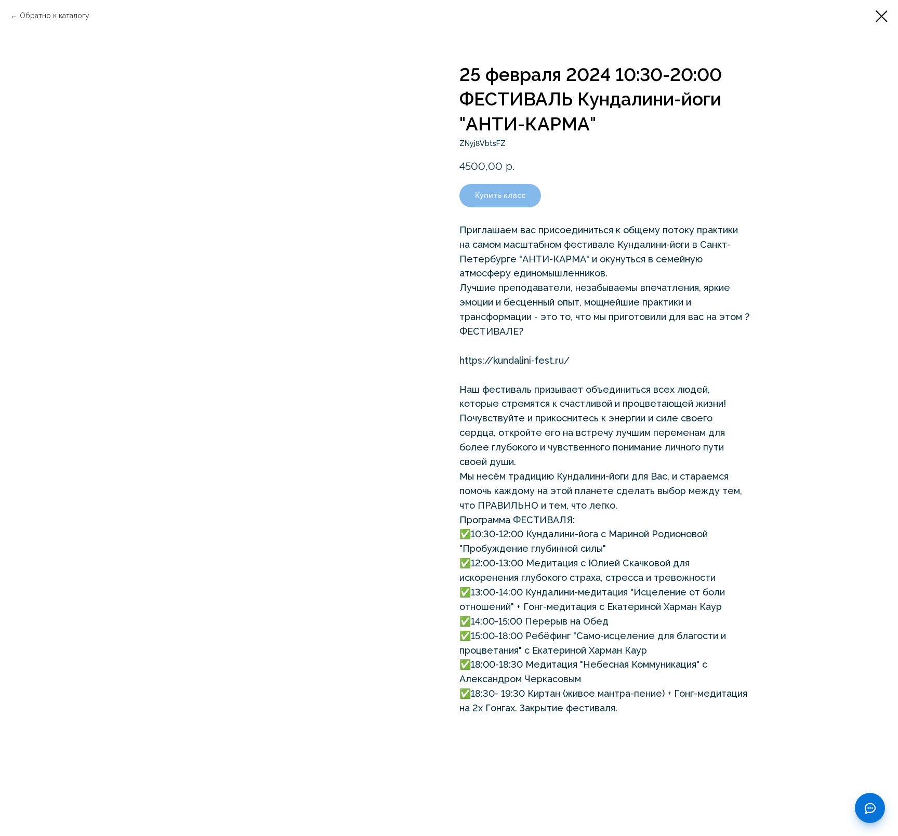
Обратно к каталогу (54, 15)
